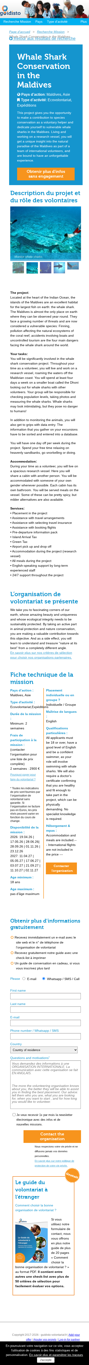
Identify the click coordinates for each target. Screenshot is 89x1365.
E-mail (31, 979)
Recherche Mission (17, 21)
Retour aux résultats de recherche (44, 38)
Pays (38, 21)
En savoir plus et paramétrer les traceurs (56, 1355)
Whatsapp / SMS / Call (63, 979)
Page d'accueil (19, 32)
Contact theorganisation (52, 1136)
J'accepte (46, 1360)
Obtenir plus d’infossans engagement (46, 174)
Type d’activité (57, 21)
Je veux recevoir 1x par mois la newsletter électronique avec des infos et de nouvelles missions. (44, 1119)
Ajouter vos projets (44, 1339)
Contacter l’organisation (62, 868)
